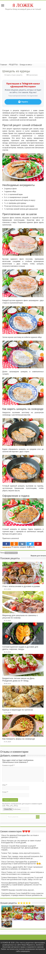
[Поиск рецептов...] (37, 817)
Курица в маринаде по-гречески (17, 710)
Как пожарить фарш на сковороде (18, 739)
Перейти (24, 102)
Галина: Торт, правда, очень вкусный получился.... (21, 853)
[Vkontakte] (22, 544)
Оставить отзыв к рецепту (13, 75)
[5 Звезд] (10, 547)
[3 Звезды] (6, 547)
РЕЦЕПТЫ (13, 65)
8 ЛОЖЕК (23, 5)
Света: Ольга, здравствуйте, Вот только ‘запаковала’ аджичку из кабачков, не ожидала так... (22, 868)
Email (5, 792)
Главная (3, 65)
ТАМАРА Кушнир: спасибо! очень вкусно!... (17, 890)
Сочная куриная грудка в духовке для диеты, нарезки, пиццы (20, 648)
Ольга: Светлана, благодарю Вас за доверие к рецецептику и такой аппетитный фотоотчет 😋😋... (21, 863)
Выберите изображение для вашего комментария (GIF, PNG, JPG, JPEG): (22, 805)
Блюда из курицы (11, 553)
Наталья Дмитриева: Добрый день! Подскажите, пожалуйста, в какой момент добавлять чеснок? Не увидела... (21, 885)
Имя (4, 785)
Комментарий (8, 765)
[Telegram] (30, 544)
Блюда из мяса (26, 65)
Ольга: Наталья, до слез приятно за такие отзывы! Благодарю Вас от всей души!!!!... (21, 842)
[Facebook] (6, 544)
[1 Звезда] (3, 547)
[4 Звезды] (8, 547)
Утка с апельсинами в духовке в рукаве (21, 586)
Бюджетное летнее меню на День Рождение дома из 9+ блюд (18, 679)
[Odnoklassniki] (14, 544)
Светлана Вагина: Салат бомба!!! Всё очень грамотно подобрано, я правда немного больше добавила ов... (22, 894)
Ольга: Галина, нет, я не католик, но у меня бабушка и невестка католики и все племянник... (22, 873)
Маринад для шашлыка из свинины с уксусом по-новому (20, 616)
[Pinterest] (38, 544)
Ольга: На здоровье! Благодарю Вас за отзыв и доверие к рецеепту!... (20, 836)
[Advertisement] (23, 34)
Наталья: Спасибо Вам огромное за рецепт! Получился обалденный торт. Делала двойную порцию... (19, 848)
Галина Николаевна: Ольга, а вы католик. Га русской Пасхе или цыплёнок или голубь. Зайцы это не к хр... (22, 878)
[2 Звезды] (5, 547)
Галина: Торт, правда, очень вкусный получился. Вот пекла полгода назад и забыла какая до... (22, 857)
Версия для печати (38, 556)
